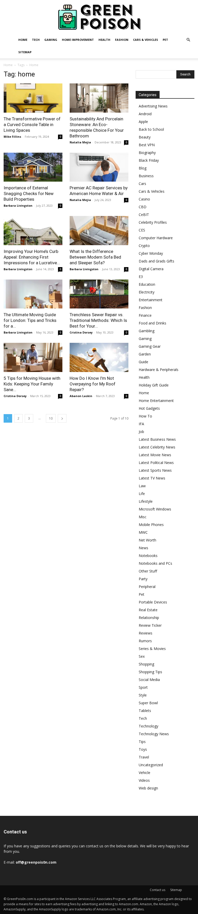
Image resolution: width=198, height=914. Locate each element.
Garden (145, 354)
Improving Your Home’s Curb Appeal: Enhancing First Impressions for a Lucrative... (32, 257)
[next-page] (62, 418)
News (143, 547)
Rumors (145, 640)
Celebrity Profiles (153, 222)
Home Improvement (78, 40)
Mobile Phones (151, 524)
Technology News (154, 733)
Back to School (151, 129)
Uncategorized (151, 764)
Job (141, 431)
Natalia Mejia (80, 142)
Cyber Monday (151, 253)
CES (142, 230)
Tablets (145, 710)
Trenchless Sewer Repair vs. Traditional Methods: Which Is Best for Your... (98, 320)
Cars (142, 183)
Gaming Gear (150, 346)
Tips (142, 741)
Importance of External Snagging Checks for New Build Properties (29, 193)
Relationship (149, 617)
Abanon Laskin (81, 396)
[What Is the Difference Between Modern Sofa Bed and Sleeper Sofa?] (99, 230)
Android (145, 113)
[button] (188, 39)
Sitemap (24, 52)
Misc (142, 516)
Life (142, 493)
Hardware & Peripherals (158, 369)
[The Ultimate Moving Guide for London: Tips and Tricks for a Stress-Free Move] (33, 294)
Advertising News (153, 106)
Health (104, 40)
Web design (148, 788)
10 (51, 418)
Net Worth (147, 540)
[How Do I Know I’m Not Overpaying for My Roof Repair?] (99, 357)
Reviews (145, 633)
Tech (36, 40)
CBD (142, 206)
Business (146, 175)
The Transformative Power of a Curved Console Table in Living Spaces (32, 124)
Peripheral (147, 586)
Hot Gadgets (149, 408)
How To (145, 416)
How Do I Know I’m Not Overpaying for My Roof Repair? (93, 384)
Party (143, 578)
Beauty (145, 137)
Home (22, 40)
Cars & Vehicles (145, 40)
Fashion (121, 40)
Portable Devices (153, 602)
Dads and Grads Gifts (156, 261)
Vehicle (144, 772)
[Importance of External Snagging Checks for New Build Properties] (33, 167)
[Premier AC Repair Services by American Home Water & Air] (99, 167)
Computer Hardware (156, 237)
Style (143, 695)
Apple (143, 121)
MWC (143, 532)
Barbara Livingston (18, 205)
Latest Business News (157, 439)
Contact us (157, 890)
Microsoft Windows (155, 509)
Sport (143, 687)
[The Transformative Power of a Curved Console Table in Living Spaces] (33, 98)
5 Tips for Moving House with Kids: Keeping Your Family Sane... (32, 384)
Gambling (146, 330)
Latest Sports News (155, 470)
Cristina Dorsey (81, 332)
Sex (142, 656)
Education (147, 284)
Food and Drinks (152, 323)
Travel (144, 757)
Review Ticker (150, 625)
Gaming (50, 40)
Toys (143, 749)
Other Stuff (148, 571)
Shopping (146, 664)
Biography (147, 152)
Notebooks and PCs (155, 563)
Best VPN (147, 144)
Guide (143, 361)
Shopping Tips (150, 671)
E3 (141, 276)
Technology (148, 726)
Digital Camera (151, 268)
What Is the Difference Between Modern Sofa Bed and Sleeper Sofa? (95, 257)
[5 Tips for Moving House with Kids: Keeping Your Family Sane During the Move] (33, 357)
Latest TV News (152, 478)
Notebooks (148, 555)
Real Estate (148, 609)
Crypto (144, 245)
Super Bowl (148, 702)
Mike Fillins (12, 136)
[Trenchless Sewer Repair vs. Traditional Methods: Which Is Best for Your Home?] (99, 294)
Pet (165, 40)
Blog (142, 168)
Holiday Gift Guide (154, 385)
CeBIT (144, 214)
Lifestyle (146, 501)
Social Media (149, 679)
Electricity (146, 292)
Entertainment (150, 299)
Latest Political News (156, 462)
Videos (144, 780)
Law (142, 485)
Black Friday (149, 160)
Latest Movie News (155, 454)
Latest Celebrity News (157, 447)
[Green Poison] (99, 17)
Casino (144, 199)
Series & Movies (152, 648)
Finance (145, 315)
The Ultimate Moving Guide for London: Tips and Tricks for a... (30, 320)
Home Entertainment (156, 400)
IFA (141, 423)
